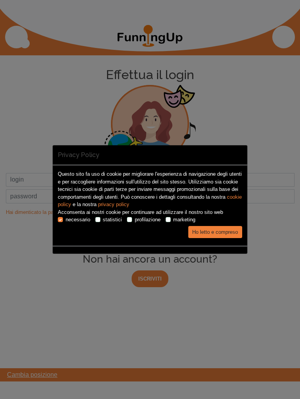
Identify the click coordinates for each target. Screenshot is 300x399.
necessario (78, 219)
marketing (184, 219)
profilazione (148, 219)
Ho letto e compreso (215, 232)
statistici (112, 219)
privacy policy (113, 204)
